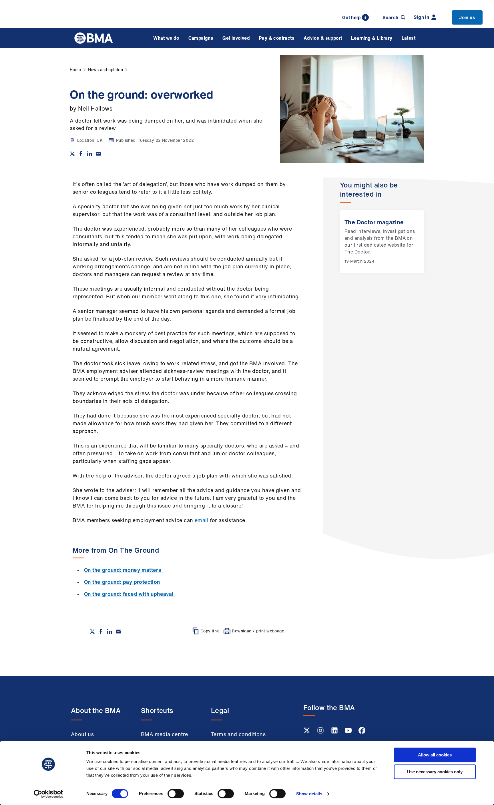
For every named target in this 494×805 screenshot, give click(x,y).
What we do (166, 38)
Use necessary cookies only (435, 771)
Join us (467, 17)
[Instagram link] (321, 732)
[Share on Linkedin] (89, 153)
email (201, 520)
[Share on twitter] (72, 153)
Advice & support (323, 38)
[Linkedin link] (335, 732)
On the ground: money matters (123, 570)
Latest (408, 38)
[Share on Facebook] (80, 153)
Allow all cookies (435, 754)
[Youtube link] (349, 732)
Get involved (236, 38)
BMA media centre (164, 734)
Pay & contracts (276, 38)
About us (82, 734)
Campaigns (201, 38)
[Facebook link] (361, 732)
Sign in (421, 17)
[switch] (176, 793)
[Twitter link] (307, 732)
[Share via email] (98, 153)
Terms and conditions (238, 734)
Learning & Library (371, 38)
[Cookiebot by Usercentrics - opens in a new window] (48, 794)
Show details (309, 793)
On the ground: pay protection (122, 582)
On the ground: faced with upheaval (129, 594)
